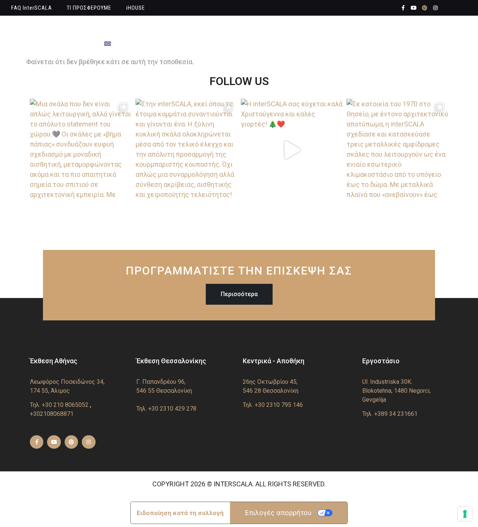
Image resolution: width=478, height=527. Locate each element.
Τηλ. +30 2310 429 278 (166, 408)
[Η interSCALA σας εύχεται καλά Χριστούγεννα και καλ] (292, 150)
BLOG (403, 27)
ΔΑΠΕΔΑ (279, 27)
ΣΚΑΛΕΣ (180, 27)
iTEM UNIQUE (322, 27)
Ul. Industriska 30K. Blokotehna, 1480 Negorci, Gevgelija (396, 390)
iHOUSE (135, 7)
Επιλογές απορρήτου (278, 513)
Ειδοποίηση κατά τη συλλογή (180, 513)
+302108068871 (52, 413)
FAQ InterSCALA (31, 7)
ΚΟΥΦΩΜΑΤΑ (229, 27)
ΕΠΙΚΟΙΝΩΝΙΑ (441, 27)
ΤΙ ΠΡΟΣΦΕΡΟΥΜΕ (89, 7)
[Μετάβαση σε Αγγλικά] (107, 44)
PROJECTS (369, 27)
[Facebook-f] (403, 7)
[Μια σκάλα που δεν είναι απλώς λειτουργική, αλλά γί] (81, 150)
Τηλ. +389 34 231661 (390, 413)
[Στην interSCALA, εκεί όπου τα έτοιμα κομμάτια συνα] (187, 150)
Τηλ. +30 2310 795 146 (273, 404)
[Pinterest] (424, 7)
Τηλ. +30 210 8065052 (59, 404)
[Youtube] (413, 7)
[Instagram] (435, 7)
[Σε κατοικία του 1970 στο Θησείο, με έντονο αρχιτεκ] (397, 150)
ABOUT (147, 27)
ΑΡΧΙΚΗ (115, 27)
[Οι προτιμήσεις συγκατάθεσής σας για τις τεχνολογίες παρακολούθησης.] (465, 514)
